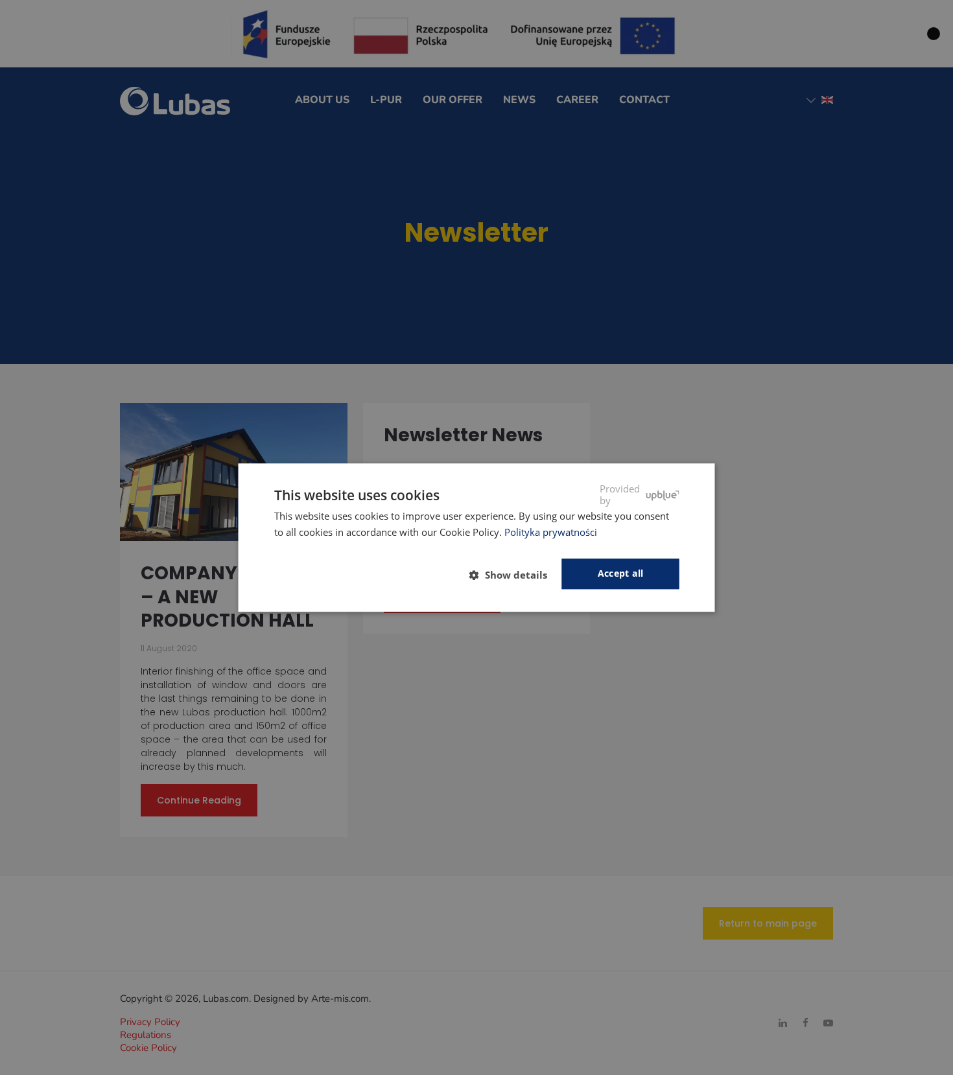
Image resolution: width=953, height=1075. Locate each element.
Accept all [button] (621, 574)
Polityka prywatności (550, 532)
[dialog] (477, 537)
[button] (513, 575)
